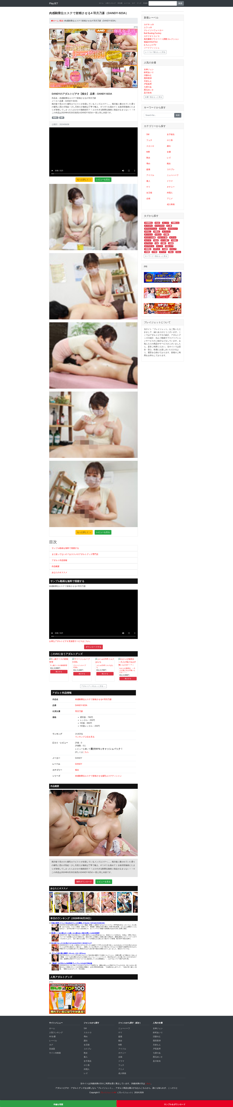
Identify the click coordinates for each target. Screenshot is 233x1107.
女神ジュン (149, 69)
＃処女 (156, 240)
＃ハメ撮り (164, 240)
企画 (148, 198)
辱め (148, 163)
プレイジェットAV (108, 1092)
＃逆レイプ (169, 246)
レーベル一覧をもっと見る (155, 52)
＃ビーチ (148, 240)
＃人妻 (169, 226)
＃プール (173, 237)
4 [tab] (84, 914)
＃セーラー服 (162, 237)
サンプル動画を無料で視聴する (65, 548)
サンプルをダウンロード (174, 1104)
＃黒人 (171, 252)
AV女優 (120, 3)
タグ (133, 3)
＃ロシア (173, 249)
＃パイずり (148, 226)
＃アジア (163, 252)
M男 (148, 152)
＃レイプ (165, 223)
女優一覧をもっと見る (153, 97)
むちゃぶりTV (150, 45)
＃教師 (171, 243)
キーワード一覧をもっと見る (156, 256)
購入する (59, 672)
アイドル (150, 175)
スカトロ (150, 146)
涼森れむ (148, 75)
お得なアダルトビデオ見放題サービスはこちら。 (70, 641)
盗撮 (148, 169)
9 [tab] (102, 914)
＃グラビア (148, 243)
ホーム (101, 3)
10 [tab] (106, 914)
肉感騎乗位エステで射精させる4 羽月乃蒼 (93, 699)
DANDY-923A (81, 705)
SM (147, 134)
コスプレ (171, 169)
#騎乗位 (55, 118)
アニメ (170, 198)
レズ (169, 158)
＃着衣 (163, 243)
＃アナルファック (150, 229)
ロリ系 (170, 140)
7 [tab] (95, 914)
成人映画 (171, 204)
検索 (180, 3)
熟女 (148, 158)
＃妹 (156, 243)
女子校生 (171, 134)
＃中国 (154, 252)
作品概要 (55, 566)
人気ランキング (110, 3)
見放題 (145, 3)
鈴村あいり (149, 72)
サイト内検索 (55, 1053)
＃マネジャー (172, 229)
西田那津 (148, 78)
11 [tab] (110, 914)
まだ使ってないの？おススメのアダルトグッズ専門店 (75, 554)
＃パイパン (166, 231)
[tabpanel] (62, 902)
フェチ (149, 140)
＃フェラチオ (159, 226)
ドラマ (170, 181)
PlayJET (53, 3)
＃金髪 (165, 249)
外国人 (170, 193)
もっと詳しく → (84, 180)
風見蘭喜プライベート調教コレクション (161, 39)
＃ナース (162, 229)
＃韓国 (147, 252)
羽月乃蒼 (79, 711)
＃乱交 (157, 223)
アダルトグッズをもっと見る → (93, 686)
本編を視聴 (58, 1104)
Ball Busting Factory (152, 33)
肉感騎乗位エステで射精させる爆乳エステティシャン (98, 776)
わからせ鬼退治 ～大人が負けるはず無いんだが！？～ (127, 670)
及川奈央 (148, 93)
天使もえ (148, 81)
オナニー (171, 187)
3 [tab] (80, 914)
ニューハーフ (173, 175)
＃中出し (148, 231)
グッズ (139, 3)
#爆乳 (62, 118)
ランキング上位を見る (85, 737)
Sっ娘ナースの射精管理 (58, 665)
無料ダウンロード (84, 882)
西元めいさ (149, 90)
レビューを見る (103, 180)
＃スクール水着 (150, 237)
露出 (169, 146)
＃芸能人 (174, 240)
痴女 (77, 770)
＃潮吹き (156, 231)
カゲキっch (149, 24)
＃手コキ (156, 249)
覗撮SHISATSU (151, 42)
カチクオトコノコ (151, 36)
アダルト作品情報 (59, 560)
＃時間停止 (148, 223)
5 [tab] (88, 914)
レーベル (127, 3)
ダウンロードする (93, 647)
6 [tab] (91, 914)
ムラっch (148, 27)
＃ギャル (158, 234)
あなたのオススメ (59, 572)
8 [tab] (99, 914)
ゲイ (148, 187)
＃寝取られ (175, 223)
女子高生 (88, 1061)
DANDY (78, 764)
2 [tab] (77, 914)
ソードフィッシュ (151, 48)
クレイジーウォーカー (153, 30)
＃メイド (159, 246)
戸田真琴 (148, 84)
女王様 (149, 193)
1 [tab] (73, 914)
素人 (148, 181)
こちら (86, 752)
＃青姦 (166, 234)
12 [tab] (113, 914)
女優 (169, 152)
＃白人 (178, 252)
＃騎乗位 (148, 249)
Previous (47, 902)
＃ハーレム (148, 234)
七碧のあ (148, 87)
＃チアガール (149, 246)
